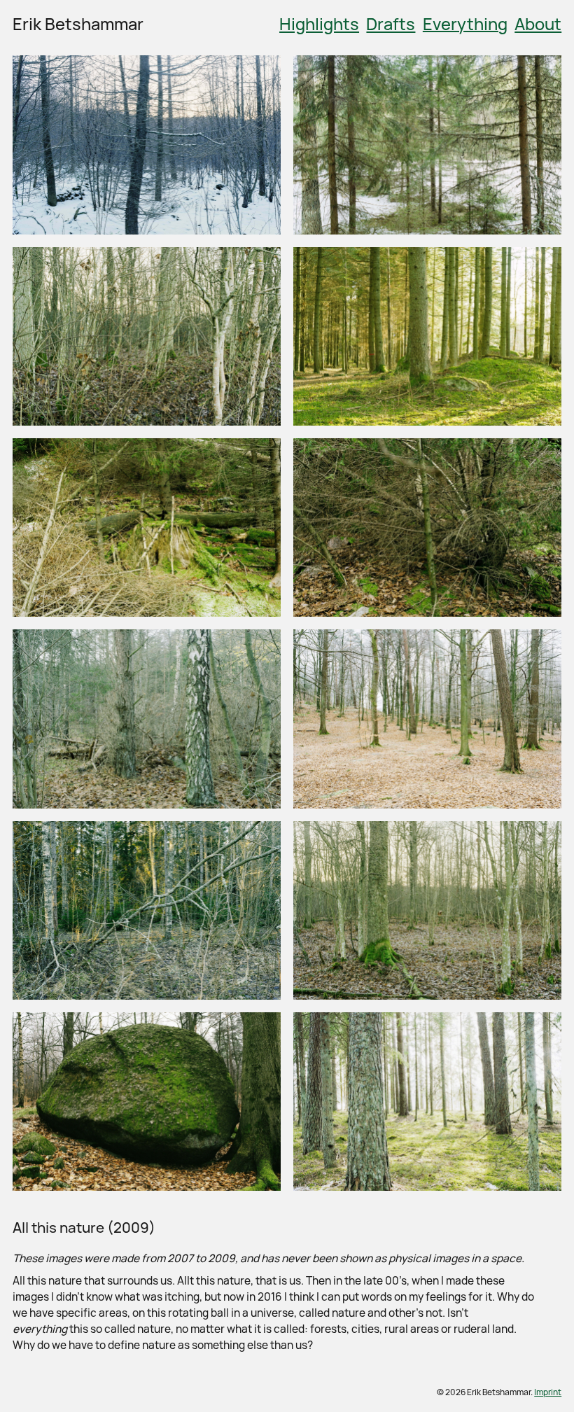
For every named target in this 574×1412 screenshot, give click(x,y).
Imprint (547, 1392)
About (537, 24)
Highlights (319, 24)
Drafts (390, 24)
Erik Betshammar (78, 24)
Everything (465, 24)
